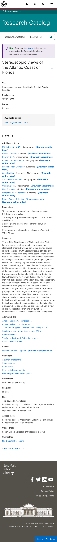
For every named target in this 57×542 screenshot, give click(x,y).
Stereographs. (8, 363)
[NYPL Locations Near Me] (35, 4)
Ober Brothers (8, 173)
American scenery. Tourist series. (17, 321)
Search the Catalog (14, 36)
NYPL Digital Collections (13, 441)
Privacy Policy (47, 491)
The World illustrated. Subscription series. (21, 338)
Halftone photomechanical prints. (17, 373)
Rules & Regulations (45, 496)
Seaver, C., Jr (8, 157)
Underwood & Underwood (14, 192)
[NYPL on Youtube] (51, 480)
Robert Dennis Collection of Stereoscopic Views (23, 199)
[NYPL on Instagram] (45, 480)
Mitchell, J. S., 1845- (11, 147)
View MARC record (12, 448)
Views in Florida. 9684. (12, 341)
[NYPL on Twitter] (38, 480)
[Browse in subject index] (40, 350)
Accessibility (48, 486)
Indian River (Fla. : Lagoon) (14, 350)
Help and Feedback (46, 539)
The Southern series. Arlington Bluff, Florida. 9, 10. (24, 327)
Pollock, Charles (9, 153)
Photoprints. (7, 366)
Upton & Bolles (8, 186)
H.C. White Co (8, 189)
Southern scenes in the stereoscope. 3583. (21, 331)
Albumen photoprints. (12, 360)
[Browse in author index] (39, 153)
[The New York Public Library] (4, 4)
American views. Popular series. (16, 324)
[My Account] (27, 4)
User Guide (28, 48)
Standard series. (9, 334)
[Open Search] (43, 4)
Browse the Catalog (40, 36)
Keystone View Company (13, 167)
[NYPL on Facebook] (32, 480)
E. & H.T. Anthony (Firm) (13, 160)
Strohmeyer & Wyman (12, 179)
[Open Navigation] (52, 4)
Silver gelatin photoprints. (13, 370)
